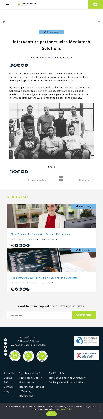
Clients (8, 377)
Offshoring (25, 391)
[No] (99, 411)
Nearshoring (26, 396)
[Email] (22, 65)
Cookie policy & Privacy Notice (66, 382)
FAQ (6, 382)
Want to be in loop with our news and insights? (51, 306)
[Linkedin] (18, 65)
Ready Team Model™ (30, 377)
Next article (85, 180)
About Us (9, 373)
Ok (51, 413)
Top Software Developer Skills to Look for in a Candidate (44, 278)
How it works (26, 382)
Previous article (39, 180)
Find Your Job (56, 373)
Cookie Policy (66, 409)
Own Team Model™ (29, 373)
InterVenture (48, 57)
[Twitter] (15, 65)
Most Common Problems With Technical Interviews (40, 234)
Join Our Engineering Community (67, 377)
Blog (6, 391)
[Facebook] (11, 65)
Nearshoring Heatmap (31, 387)
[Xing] (26, 65)
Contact (8, 387)
